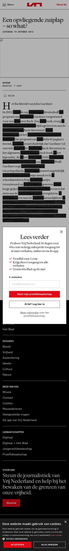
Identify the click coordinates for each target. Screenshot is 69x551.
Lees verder (56, 535)
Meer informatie (29, 312)
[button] (34, 538)
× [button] (65, 522)
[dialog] (34, 534)
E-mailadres (15, 277)
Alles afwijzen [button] (49, 544)
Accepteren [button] (17, 544)
